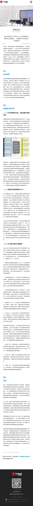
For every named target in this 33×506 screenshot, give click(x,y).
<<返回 (3, 43)
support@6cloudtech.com (17, 494)
